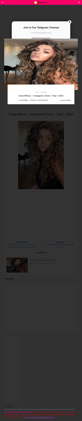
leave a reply (66, 100)
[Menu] (3, 2)
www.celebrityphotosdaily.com (17, 412)
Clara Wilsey (24, 100)
